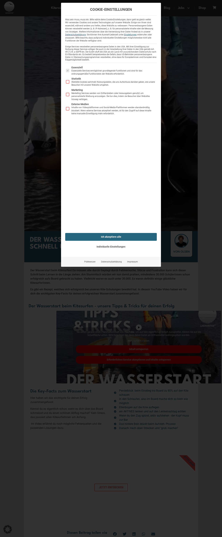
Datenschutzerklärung (75, 34)
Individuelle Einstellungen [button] (111, 246)
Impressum (132, 262)
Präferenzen (90, 262)
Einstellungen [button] (130, 34)
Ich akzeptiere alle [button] (111, 236)
